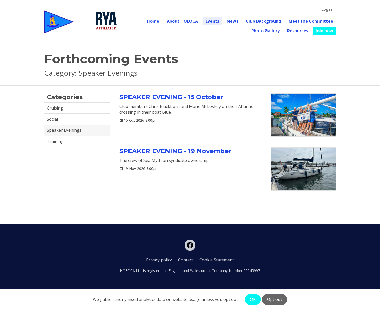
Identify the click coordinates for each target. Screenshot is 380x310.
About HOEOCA (182, 21)
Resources (297, 31)
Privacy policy (159, 260)
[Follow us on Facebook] (190, 245)
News (232, 21)
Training (55, 141)
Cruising (55, 108)
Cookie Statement (216, 260)
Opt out (274, 299)
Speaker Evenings (64, 130)
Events (212, 21)
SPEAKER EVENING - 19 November (175, 151)
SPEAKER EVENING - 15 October (171, 97)
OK (253, 299)
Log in (327, 9)
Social (52, 119)
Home (153, 21)
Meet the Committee (310, 21)
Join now (324, 31)
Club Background (263, 21)
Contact (185, 260)
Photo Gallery (265, 31)
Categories (65, 97)
